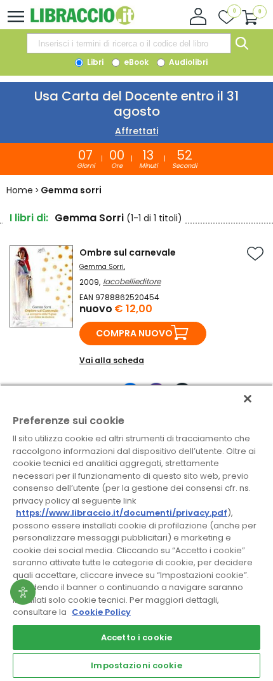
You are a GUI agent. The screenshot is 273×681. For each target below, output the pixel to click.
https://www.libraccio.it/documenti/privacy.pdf (121, 513)
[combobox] (129, 43)
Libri (94, 62)
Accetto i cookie (136, 637)
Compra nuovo (134, 333)
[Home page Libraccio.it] (82, 22)
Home (19, 190)
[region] (136, 532)
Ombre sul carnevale (127, 252)
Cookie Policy (101, 612)
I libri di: (29, 217)
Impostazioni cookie (136, 665)
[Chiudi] (247, 398)
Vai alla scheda (111, 360)
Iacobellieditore (132, 281)
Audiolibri (187, 62)
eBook (135, 62)
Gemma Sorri (101, 267)
